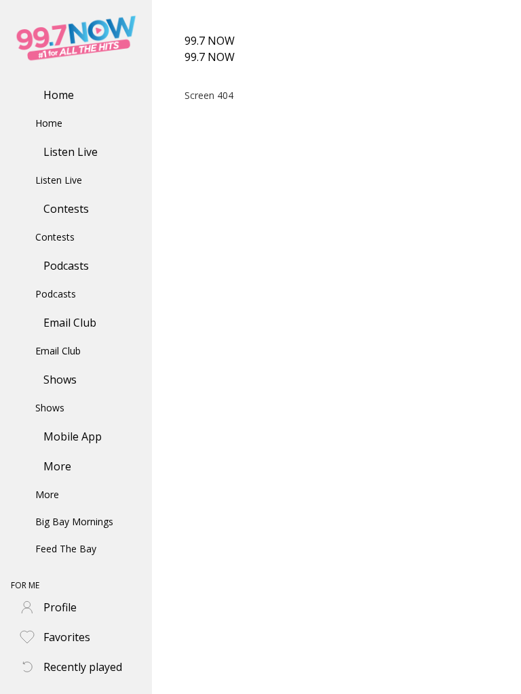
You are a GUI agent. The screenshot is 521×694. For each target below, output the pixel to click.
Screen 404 (209, 95)
